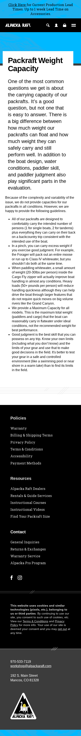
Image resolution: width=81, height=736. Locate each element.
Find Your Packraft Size (30, 516)
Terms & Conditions (26, 449)
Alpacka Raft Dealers (27, 488)
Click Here (17, 5)
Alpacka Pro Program (28, 563)
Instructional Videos (27, 509)
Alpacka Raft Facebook (11, 577)
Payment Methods (25, 463)
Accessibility (21, 456)
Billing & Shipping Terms (31, 435)
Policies (18, 418)
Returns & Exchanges (28, 549)
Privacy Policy (22, 442)
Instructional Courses (28, 502)
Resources (20, 478)
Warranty (18, 428)
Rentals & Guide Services (31, 495)
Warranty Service (25, 556)
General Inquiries (24, 542)
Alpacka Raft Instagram (20, 577)
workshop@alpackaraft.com (30, 666)
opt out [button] (62, 629)
